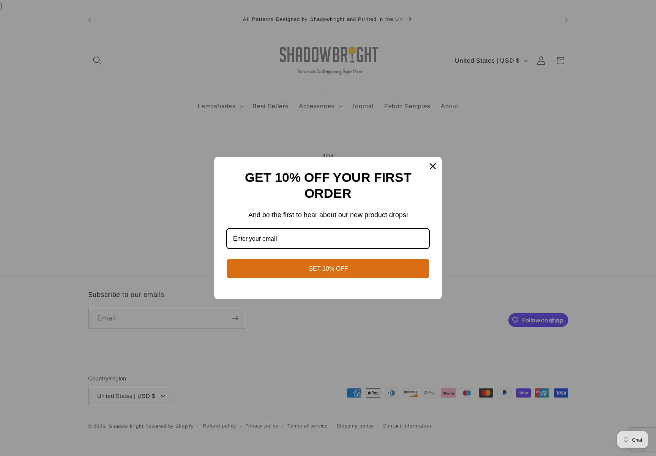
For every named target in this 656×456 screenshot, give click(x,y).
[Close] (433, 166)
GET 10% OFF (328, 268)
